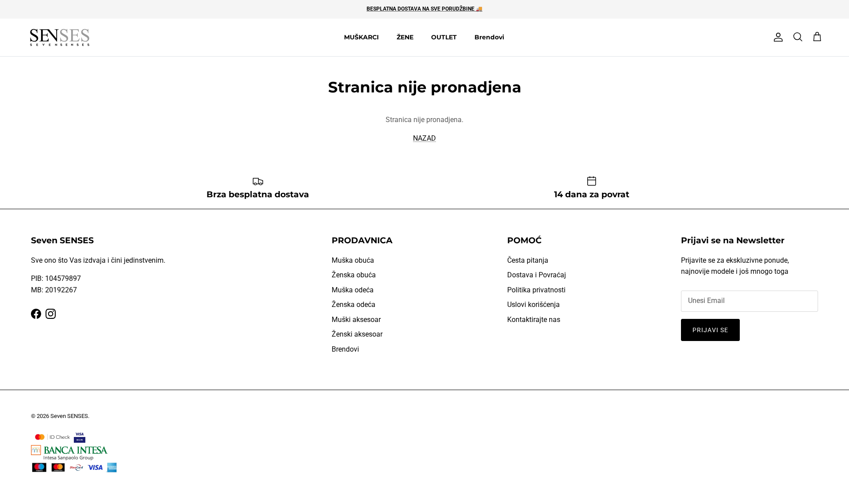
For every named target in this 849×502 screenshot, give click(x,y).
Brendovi (489, 37)
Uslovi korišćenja (533, 304)
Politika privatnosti (536, 290)
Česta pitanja (527, 260)
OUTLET (444, 37)
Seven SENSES (69, 416)
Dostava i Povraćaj (536, 275)
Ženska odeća (353, 304)
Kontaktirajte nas (533, 319)
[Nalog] (776, 37)
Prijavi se (710, 329)
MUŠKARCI (361, 37)
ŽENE (405, 37)
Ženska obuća (354, 275)
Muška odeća (353, 290)
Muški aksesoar (356, 319)
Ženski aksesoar (357, 334)
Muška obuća (353, 260)
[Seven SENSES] (60, 37)
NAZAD (424, 138)
